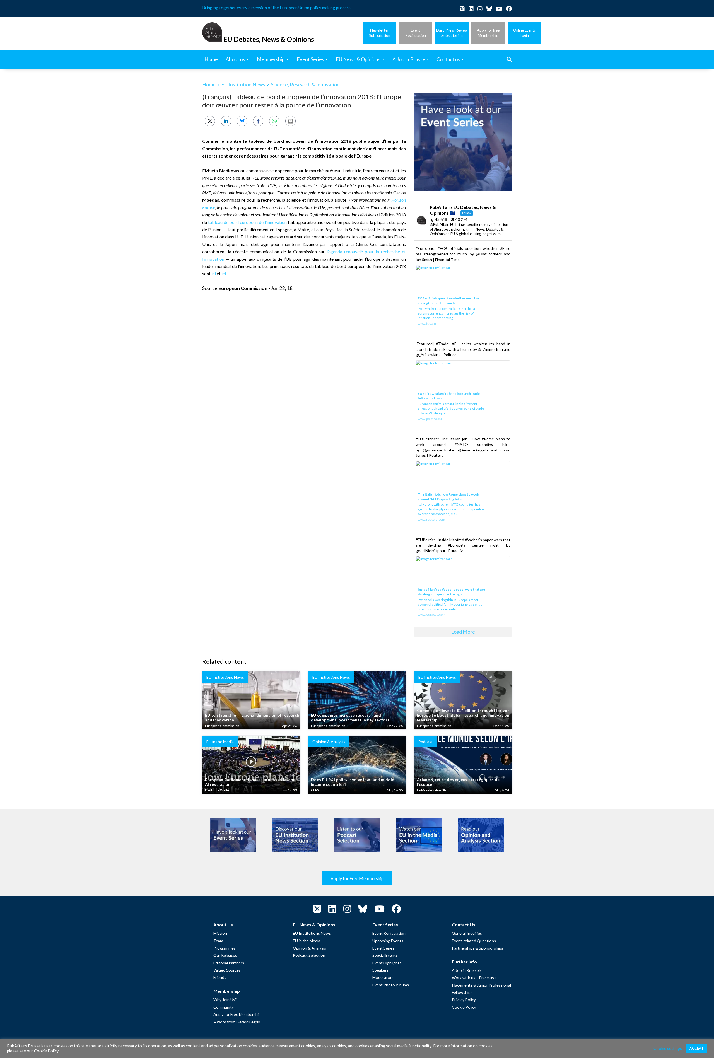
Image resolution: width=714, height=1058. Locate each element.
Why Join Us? (225, 999)
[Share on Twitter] (210, 121)
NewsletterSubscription (379, 33)
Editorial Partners (228, 962)
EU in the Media (306, 940)
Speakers (380, 970)
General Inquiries (467, 933)
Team (218, 940)
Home (209, 84)
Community (223, 1007)
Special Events (385, 955)
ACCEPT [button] (696, 1048)
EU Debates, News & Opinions (268, 39)
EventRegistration (415, 33)
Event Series (383, 948)
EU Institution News (243, 84)
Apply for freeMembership (488, 33)
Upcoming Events (387, 940)
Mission (220, 933)
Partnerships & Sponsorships (477, 948)
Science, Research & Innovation (305, 84)
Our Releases (225, 955)
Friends (219, 977)
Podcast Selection (309, 955)
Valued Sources (227, 970)
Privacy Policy (464, 999)
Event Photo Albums (390, 984)
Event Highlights (386, 962)
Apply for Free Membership (357, 878)
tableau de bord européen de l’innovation (247, 222)
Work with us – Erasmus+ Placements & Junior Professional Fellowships (481, 985)
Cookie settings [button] (667, 1048)
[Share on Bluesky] (242, 121)
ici (213, 273)
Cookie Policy (464, 1007)
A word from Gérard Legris (236, 1022)
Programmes (224, 948)
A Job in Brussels (467, 970)
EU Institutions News (312, 933)
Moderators (383, 977)
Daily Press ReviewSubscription (451, 33)
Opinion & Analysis (309, 948)
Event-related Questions (474, 940)
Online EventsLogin (524, 33)
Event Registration (389, 933)
